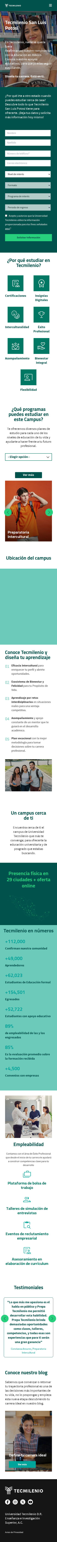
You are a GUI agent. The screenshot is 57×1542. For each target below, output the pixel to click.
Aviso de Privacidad (14, 1532)
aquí (7, 228)
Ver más (28, 475)
